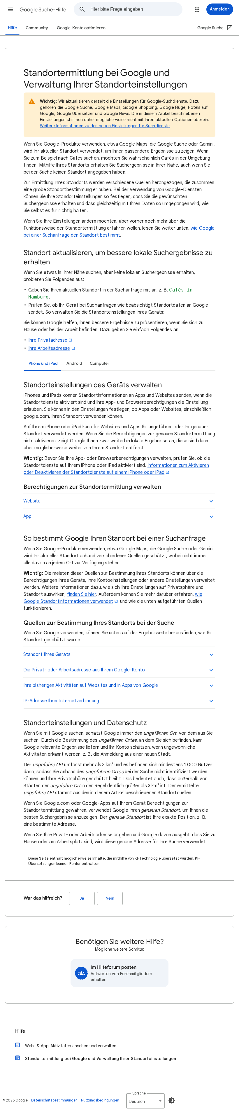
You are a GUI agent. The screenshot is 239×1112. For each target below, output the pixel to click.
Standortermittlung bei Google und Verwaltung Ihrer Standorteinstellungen (100, 1058)
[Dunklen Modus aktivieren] (172, 1100)
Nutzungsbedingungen (100, 1100)
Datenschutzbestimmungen (54, 1100)
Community (37, 27)
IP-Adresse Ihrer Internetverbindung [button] (61, 701)
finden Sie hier (81, 594)
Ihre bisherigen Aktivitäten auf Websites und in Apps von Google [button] (90, 685)
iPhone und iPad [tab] (42, 363)
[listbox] (145, 1100)
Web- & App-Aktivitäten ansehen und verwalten (70, 1045)
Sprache (139, 1093)
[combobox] (136, 9)
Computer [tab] (99, 363)
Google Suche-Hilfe (43, 9)
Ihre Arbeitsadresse (49, 348)
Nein (110, 898)
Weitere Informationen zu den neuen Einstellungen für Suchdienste (105, 125)
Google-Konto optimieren (81, 27)
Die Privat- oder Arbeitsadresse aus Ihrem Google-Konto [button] (84, 670)
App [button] (27, 516)
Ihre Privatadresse (47, 340)
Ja (82, 898)
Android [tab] (74, 363)
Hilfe (12, 27)
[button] (10, 9)
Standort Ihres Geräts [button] (47, 654)
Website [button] (32, 501)
